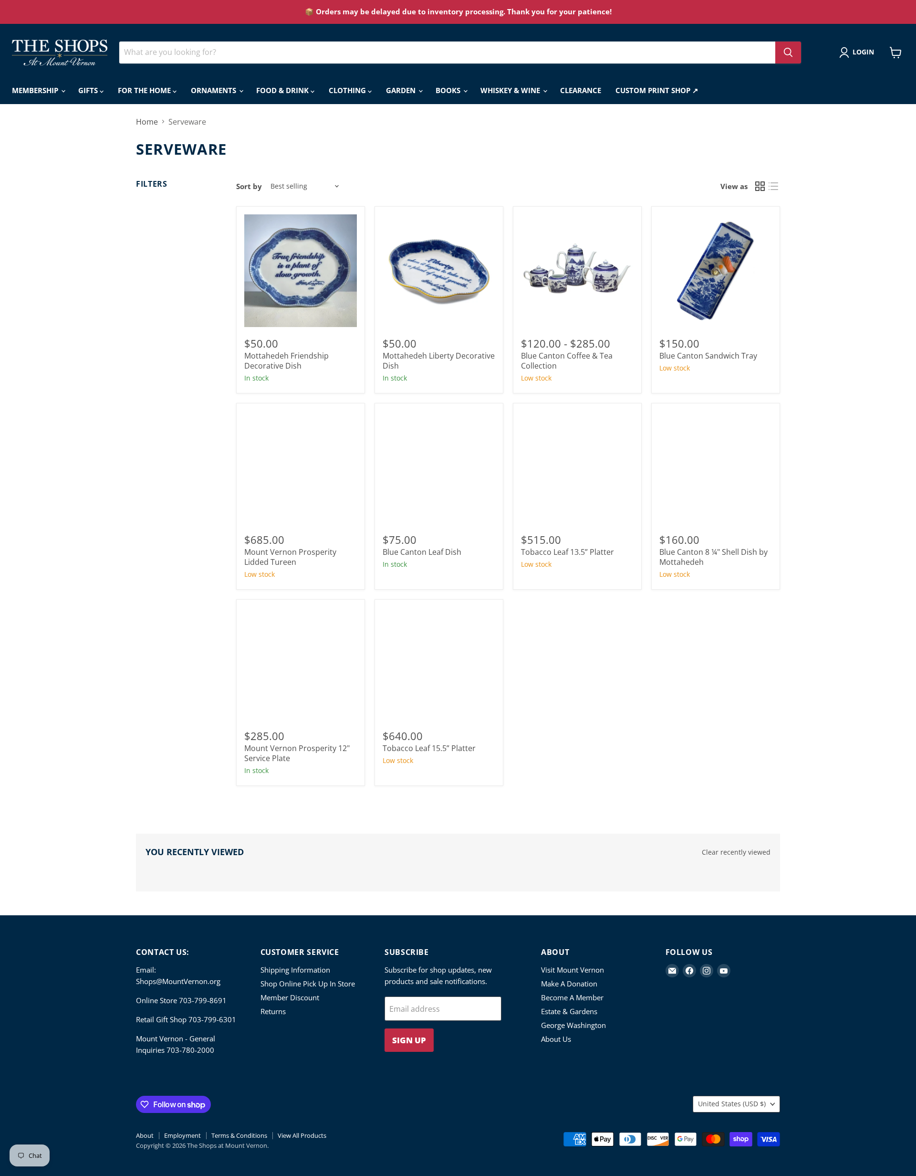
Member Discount (289, 997)
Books (449, 90)
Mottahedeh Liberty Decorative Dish (439, 360)
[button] (858, 52)
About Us (556, 1039)
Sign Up (409, 1040)
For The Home (145, 90)
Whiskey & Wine (511, 90)
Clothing (348, 90)
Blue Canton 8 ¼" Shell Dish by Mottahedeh (713, 557)
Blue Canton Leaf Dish (422, 552)
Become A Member (572, 997)
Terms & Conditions (239, 1135)
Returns (273, 1011)
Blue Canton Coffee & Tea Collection (567, 360)
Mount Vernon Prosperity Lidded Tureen (290, 557)
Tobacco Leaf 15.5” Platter (429, 748)
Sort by (249, 186)
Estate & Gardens (569, 1011)
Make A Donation (569, 983)
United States (732, 1103)
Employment (182, 1135)
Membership (36, 90)
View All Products (302, 1135)
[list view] (773, 186)
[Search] (788, 53)
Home (147, 121)
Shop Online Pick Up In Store (307, 983)
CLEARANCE (580, 90)
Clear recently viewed (736, 852)
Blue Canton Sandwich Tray (708, 355)
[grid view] (760, 186)
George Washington (573, 1025)
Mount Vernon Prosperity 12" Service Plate (297, 753)
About (145, 1135)
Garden (401, 90)
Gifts (89, 90)
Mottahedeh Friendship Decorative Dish (286, 360)
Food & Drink (283, 90)
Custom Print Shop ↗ (656, 90)
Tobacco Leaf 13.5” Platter (567, 552)
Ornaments (214, 90)
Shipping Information (295, 970)
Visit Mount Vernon (572, 970)
